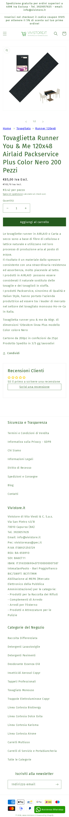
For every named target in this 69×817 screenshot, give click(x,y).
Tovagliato (23, 128)
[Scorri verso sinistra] (26, 121)
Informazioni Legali (20, 459)
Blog (10, 485)
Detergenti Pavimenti (22, 655)
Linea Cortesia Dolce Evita (25, 716)
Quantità (8, 200)
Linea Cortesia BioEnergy (24, 707)
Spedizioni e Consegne (23, 476)
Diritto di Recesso (19, 467)
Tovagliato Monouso (21, 690)
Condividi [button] (13, 353)
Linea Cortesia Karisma (23, 725)
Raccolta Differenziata (22, 638)
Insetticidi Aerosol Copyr (24, 673)
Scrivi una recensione (34, 387)
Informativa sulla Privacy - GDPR (29, 441)
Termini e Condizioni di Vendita (28, 433)
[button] (5, 33)
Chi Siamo (14, 450)
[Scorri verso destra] (43, 121)
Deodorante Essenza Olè (24, 664)
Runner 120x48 (45, 128)
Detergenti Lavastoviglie (24, 646)
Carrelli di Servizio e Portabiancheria (32, 751)
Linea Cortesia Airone (22, 733)
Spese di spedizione (13, 194)
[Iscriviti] (57, 784)
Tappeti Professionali (22, 681)
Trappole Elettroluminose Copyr (29, 699)
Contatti (13, 494)
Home (7, 128)
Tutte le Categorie (19, 759)
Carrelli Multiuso (19, 742)
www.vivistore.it (29, 815)
